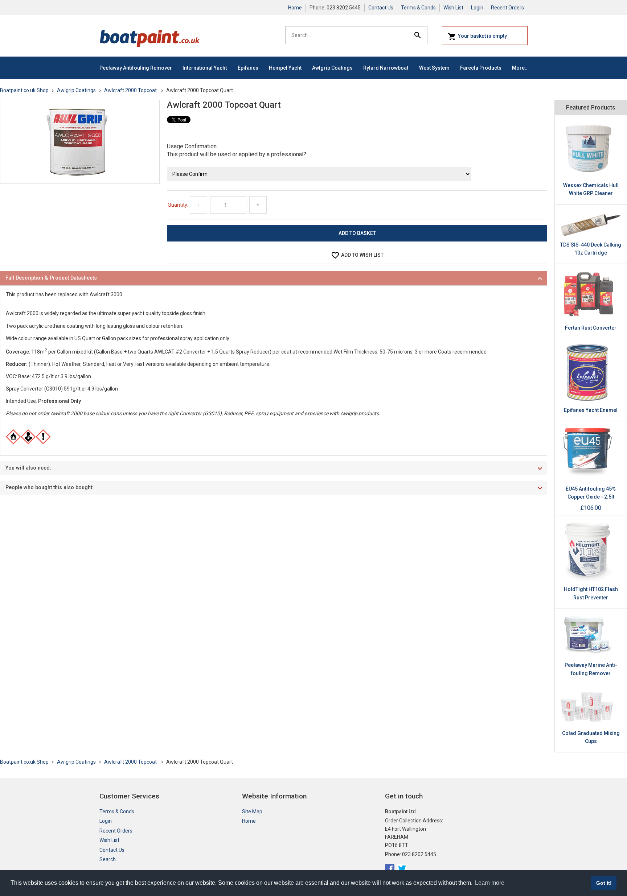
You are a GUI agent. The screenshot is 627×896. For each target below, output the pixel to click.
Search (107, 859)
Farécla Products (480, 68)
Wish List (453, 8)
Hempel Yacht (285, 68)
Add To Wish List (362, 255)
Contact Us (380, 8)
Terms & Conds (418, 8)
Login (477, 8)
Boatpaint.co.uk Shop (24, 90)
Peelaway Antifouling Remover (135, 68)
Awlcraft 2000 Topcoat (131, 90)
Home (295, 8)
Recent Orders (507, 8)
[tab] (273, 278)
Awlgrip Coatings (332, 68)
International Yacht (205, 68)
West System (434, 68)
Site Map (252, 811)
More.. (520, 68)
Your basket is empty (482, 36)
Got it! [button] (604, 883)
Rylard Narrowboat (385, 68)
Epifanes (248, 68)
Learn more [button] (489, 883)
